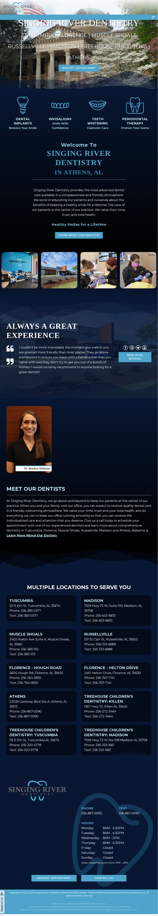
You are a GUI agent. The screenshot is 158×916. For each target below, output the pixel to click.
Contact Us (104, 878)
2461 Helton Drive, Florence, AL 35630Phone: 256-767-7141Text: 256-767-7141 (112, 675)
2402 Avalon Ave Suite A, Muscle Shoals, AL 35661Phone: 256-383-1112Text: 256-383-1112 (39, 644)
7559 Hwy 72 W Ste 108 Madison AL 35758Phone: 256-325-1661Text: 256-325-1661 (115, 740)
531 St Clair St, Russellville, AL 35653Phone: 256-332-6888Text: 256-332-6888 (110, 641)
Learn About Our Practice (78, 235)
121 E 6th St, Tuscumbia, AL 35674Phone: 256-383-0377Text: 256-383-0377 (34, 607)
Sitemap (87, 895)
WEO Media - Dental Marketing (90, 892)
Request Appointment (79, 68)
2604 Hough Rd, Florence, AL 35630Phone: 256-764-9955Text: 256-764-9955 (36, 675)
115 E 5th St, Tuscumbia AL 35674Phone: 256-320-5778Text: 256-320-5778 (34, 740)
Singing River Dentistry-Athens (51, 892)
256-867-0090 (91, 813)
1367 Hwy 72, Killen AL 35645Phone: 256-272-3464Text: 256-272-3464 (108, 706)
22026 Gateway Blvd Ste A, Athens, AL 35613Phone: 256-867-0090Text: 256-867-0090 (38, 706)
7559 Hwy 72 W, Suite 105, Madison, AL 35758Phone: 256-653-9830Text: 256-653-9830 (113, 610)
